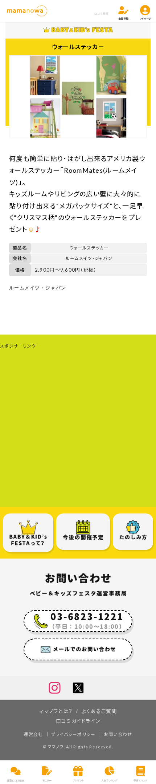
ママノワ (56, 746)
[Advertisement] (78, 429)
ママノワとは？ (56, 711)
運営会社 (33, 734)
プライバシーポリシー (73, 734)
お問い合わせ (118, 734)
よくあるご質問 (99, 711)
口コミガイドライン (78, 721)
